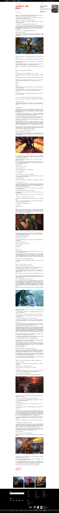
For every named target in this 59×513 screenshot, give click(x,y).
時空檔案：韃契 (17, 470)
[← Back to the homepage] (7, 0)
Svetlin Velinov (31, 54)
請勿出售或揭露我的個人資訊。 (36, 510)
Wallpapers (29, 496)
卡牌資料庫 (44, 495)
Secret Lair (44, 496)
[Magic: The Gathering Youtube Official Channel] (19, 500)
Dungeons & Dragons (30, 502)
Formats (29, 493)
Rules (28, 494)
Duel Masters (29, 503)
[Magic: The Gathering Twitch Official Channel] (16, 500)
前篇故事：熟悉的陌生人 (19, 12)
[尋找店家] (23, 493)
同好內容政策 (31, 510)
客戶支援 (26, 510)
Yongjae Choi (30, 231)
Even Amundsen (30, 307)
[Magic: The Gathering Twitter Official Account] (13, 500)
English (44, 11)
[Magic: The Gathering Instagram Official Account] (22, 500)
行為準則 (16, 510)
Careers (36, 494)
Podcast (29, 495)
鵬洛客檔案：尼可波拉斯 (19, 468)
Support (36, 495)
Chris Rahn (30, 454)
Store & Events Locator (46, 494)
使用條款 (12, 510)
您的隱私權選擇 (40, 510)
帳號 (35, 493)
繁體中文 (41, 11)
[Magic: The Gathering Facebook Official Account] (10, 500)
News (16, 3)
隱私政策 (21, 510)
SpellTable (44, 497)
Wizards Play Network (38, 496)
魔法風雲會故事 (19, 3)
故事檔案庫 (19, 467)
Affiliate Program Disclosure (37, 497)
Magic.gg (44, 493)
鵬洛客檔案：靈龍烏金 (18, 469)
